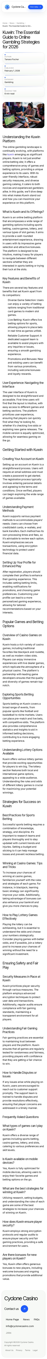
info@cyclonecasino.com (20, 1326)
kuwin (10, 154)
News (12, 23)
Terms (27, 1350)
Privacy (19, 1350)
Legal (35, 1350)
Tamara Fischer (12, 59)
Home (5, 23)
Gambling (20, 23)
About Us (9, 1350)
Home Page (12, 1319)
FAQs (37, 1319)
